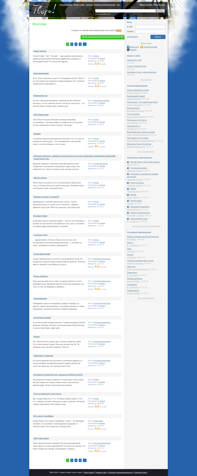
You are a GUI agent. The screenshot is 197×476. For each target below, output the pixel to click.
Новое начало (40, 51)
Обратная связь (140, 472)
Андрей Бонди (133, 93)
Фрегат (130, 243)
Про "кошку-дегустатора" (138, 138)
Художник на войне (138, 168)
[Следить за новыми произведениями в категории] (118, 30)
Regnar (96, 56)
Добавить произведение (104, 5)
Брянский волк (133, 108)
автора (102, 58)
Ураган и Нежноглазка (140, 213)
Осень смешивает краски (138, 90)
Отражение (132, 285)
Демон (37, 337)
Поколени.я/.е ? (134, 126)
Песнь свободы (41, 276)
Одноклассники (150, 47)
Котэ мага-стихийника (44, 416)
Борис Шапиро (133, 197)
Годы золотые (133, 114)
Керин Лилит (98, 421)
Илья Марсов (132, 123)
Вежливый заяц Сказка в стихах (141, 132)
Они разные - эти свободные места (142, 102)
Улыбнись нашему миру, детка (140, 261)
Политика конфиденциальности (120, 472)
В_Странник (133, 221)
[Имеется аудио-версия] (128, 162)
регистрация (132, 37)
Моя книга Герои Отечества (139, 144)
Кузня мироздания (42, 254)
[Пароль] (150, 32)
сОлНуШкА (132, 257)
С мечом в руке (41, 235)
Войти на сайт (146, 5)
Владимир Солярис (135, 215)
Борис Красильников (136, 117)
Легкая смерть (40, 178)
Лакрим (130, 203)
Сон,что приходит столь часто (47, 394)
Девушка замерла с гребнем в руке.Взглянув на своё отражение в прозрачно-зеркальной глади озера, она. (74, 157)
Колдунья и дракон (42, 318)
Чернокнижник (40, 299)
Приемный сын (40, 96)
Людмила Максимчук (136, 147)
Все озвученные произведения (146, 226)
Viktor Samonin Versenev (137, 135)
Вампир (37, 134)
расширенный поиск (102, 14)
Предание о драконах (43, 356)
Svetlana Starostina (135, 263)
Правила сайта (101, 472)
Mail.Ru (133, 50)
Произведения (65, 5)
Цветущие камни (41, 438)
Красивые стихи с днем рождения (142, 72)
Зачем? (130, 255)
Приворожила (133, 291)
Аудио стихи (79, 5)
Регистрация (159, 5)
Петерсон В (132, 129)
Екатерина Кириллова (101, 259)
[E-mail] (150, 27)
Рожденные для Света (137, 120)
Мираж (133, 195)
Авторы (89, 5)
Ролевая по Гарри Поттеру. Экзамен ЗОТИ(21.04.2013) (58, 375)
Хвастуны (131, 267)
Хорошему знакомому (139, 207)
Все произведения (146, 152)
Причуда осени (137, 183)
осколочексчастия (100, 164)
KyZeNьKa (131, 239)
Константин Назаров (101, 100)
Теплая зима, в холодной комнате (145, 162)
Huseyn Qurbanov (134, 105)
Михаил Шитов (134, 99)
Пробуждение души (139, 219)
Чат (118, 5)
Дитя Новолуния (41, 115)
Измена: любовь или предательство (143, 237)
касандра (131, 251)
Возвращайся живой (136, 96)
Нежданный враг (41, 73)
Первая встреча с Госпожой (46, 197)
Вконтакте (134, 47)
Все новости (146, 80)
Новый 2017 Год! (134, 60)
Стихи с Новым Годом (136, 66)
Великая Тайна (40, 216)
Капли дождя (136, 201)
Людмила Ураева (134, 171)
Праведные (132, 273)
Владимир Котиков (135, 111)
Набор (133, 189)
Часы (129, 249)
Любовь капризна (134, 279)
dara (129, 165)
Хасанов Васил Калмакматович (141, 141)
